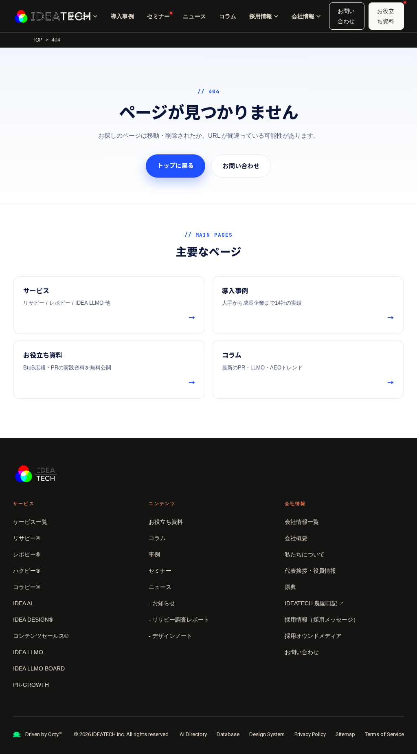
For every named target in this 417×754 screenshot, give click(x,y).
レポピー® (26, 554)
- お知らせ (162, 603)
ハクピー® (26, 570)
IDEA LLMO (28, 652)
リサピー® (26, 538)
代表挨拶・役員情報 (310, 570)
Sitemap (345, 734)
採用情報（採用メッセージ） (322, 619)
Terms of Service (384, 734)
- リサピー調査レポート (179, 619)
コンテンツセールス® (40, 636)
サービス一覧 (30, 522)
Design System (267, 734)
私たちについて (305, 554)
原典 (290, 587)
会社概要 (296, 538)
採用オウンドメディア (313, 636)
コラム (227, 16)
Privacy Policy (310, 734)
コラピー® (26, 587)
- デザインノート (170, 636)
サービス (79, 16)
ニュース (194, 16)
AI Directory (193, 734)
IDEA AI (22, 603)
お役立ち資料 (385, 16)
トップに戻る (175, 165)
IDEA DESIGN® (33, 619)
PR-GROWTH (31, 684)
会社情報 (303, 16)
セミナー (158, 16)
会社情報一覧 (302, 522)
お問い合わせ (346, 16)
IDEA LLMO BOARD (39, 668)
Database (228, 734)
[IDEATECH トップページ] (52, 16)
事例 (154, 554)
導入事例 (122, 16)
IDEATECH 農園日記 (314, 603)
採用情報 (260, 16)
